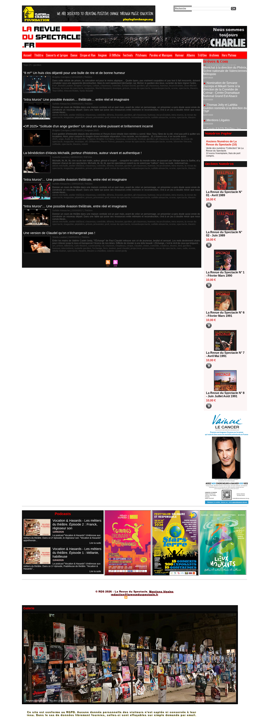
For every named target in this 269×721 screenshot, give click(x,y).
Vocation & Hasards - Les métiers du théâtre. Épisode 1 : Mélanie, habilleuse (77, 552)
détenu (110, 115)
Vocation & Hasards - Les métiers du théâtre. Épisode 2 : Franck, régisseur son (77, 524)
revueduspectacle (160, 88)
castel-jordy (94, 245)
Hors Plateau (229, 55)
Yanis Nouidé (86, 91)
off (86, 141)
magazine (89, 88)
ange (61, 139)
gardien (141, 85)
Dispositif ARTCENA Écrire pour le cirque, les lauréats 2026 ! (224, 126)
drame (173, 245)
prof (107, 117)
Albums (191, 55)
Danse (73, 55)
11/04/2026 (58, 560)
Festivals (128, 55)
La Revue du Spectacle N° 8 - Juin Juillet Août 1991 (225, 394)
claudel (138, 245)
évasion (119, 115)
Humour (179, 55)
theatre (194, 88)
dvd (180, 245)
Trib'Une (202, 55)
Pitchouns (141, 55)
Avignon (102, 55)
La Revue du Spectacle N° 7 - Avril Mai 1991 (225, 354)
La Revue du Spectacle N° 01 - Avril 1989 (224, 193)
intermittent (67, 248)
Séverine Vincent (182, 141)
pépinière (80, 117)
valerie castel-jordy (117, 251)
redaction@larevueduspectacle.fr (134, 594)
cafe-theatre (80, 245)
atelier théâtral (76, 115)
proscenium (148, 248)
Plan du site (117, 597)
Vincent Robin (71, 91)
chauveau (105, 85)
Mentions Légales (218, 104)
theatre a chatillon (96, 251)
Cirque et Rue (87, 55)
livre (105, 248)
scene (174, 88)
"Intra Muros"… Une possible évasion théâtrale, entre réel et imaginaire (75, 179)
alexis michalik (60, 115)
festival (141, 139)
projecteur (135, 248)
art (53, 245)
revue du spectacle (140, 88)
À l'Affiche (114, 55)
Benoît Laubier (65, 85)
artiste (59, 245)
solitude (56, 144)
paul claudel (123, 248)
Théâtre (38, 55)
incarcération (176, 85)
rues (179, 248)
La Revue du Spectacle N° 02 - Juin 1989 (224, 234)
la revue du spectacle (72, 88)
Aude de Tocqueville (75, 139)
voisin (85, 144)
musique (117, 88)
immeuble (175, 139)
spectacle (184, 88)
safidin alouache (159, 117)
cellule (96, 85)
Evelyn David (129, 85)
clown (146, 245)
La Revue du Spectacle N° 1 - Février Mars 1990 (225, 274)
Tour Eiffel (57, 91)
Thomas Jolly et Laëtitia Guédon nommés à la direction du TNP (225, 92)
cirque (130, 245)
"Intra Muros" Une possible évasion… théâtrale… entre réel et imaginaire (76, 99)
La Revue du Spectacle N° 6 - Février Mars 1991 (225, 314)
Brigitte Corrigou (82, 85)
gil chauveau (152, 85)
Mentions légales (161, 591)
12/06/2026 (58, 532)
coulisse (164, 245)
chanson (109, 245)
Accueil (27, 55)
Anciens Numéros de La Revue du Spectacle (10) (221, 143)
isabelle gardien (82, 248)
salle (185, 248)
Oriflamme (94, 141)
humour (164, 85)
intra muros (177, 115)
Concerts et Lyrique (57, 55)
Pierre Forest (108, 141)
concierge (131, 139)
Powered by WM (150, 597)
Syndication (134, 597)
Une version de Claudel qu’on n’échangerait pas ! (59, 233)
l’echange (97, 248)
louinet (112, 248)
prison (126, 88)
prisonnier (98, 117)
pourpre (120, 141)
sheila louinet (59, 251)
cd (103, 245)
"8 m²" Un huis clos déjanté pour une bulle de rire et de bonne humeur (74, 73)
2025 (54, 139)
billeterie (68, 245)
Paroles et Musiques (161, 55)
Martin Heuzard (103, 88)
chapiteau (120, 245)
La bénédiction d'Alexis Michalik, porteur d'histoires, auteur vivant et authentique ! (82, 153)
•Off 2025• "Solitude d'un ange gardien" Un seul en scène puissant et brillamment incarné (88, 126)
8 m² (54, 85)
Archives (214, 55)
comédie (116, 85)
